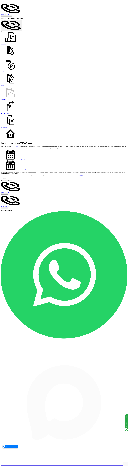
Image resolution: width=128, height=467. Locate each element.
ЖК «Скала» (16, 146)
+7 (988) (5, 192)
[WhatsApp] (64, 338)
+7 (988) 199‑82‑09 (80, 176)
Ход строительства (5, 140)
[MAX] (64, 465)
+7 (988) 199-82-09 (5, 14)
